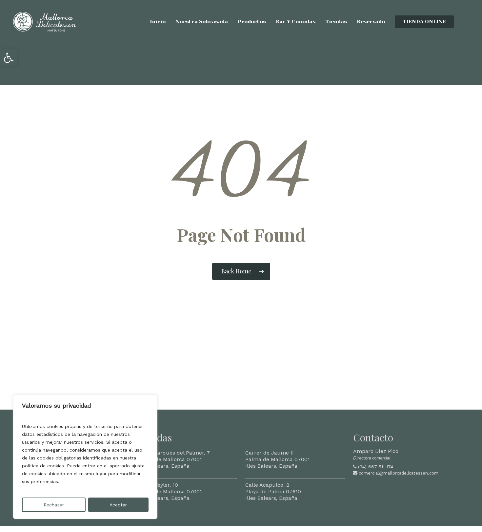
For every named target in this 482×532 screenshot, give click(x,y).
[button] (8, 57)
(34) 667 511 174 (375, 466)
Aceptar (118, 504)
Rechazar (54, 504)
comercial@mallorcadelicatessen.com (398, 473)
